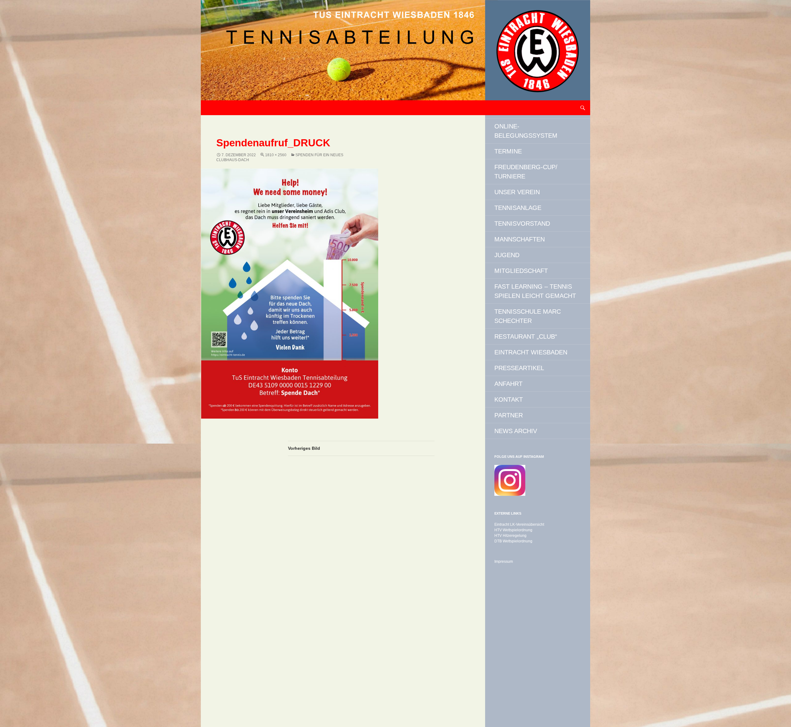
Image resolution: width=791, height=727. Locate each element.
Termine (508, 151)
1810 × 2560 (275, 155)
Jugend (506, 255)
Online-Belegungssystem (525, 131)
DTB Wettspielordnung (513, 541)
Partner (508, 415)
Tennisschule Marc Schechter (527, 316)
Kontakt (508, 399)
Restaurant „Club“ (525, 336)
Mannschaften (519, 239)
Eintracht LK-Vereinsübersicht (519, 524)
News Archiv (515, 431)
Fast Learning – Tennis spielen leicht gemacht (535, 291)
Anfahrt (508, 383)
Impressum (503, 561)
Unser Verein (517, 192)
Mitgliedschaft (521, 270)
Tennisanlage (517, 207)
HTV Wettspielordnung (513, 530)
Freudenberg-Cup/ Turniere (525, 172)
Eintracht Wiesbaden (530, 352)
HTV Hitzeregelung (510, 535)
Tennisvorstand (522, 223)
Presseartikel (519, 368)
